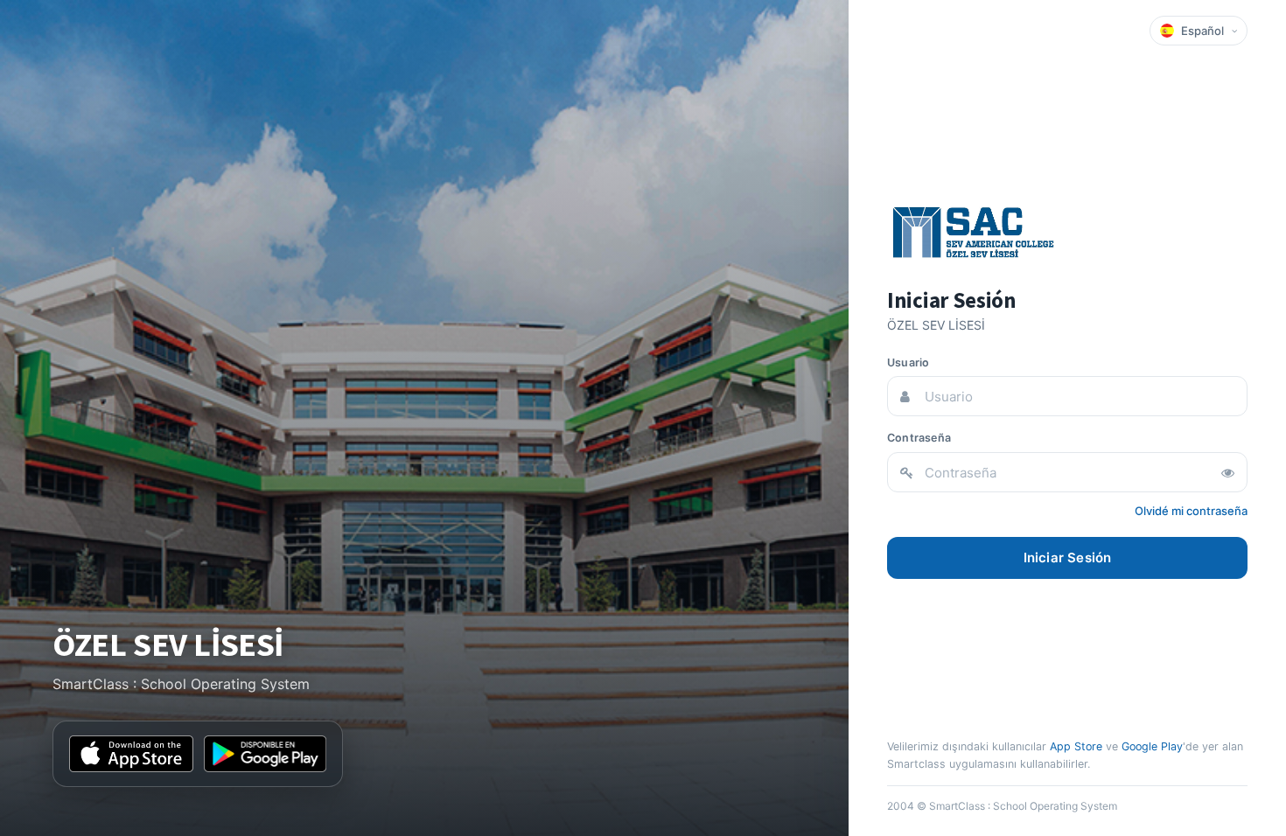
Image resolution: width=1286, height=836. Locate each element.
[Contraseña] (1227, 472)
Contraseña (919, 437)
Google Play (1152, 746)
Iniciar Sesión (1068, 557)
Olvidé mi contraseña (1191, 511)
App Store (1076, 746)
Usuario (908, 362)
